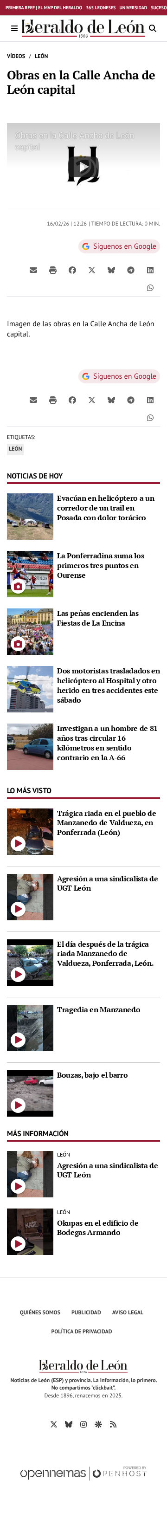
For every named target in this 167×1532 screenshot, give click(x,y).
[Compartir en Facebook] (72, 269)
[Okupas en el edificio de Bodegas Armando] (30, 1230)
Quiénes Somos (40, 1312)
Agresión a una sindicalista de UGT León (107, 883)
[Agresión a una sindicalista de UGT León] (30, 896)
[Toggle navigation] (14, 28)
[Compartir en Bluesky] (111, 269)
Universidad (133, 8)
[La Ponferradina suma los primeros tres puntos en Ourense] (30, 573)
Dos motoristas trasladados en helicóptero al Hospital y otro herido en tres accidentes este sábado (108, 685)
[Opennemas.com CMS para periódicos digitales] (83, 1483)
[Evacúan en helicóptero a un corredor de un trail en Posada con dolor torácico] (30, 515)
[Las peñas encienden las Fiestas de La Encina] (30, 630)
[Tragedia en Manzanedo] (30, 1027)
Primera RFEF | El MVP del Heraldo (44, 8)
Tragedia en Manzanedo (98, 1009)
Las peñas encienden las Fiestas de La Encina (98, 618)
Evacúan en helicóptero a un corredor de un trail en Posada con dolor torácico (105, 508)
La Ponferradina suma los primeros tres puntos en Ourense (100, 565)
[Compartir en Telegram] (131, 269)
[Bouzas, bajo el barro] (30, 1092)
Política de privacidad (81, 1331)
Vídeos (16, 56)
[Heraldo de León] (83, 28)
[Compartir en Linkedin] (150, 269)
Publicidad (86, 1312)
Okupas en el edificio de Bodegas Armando (97, 1228)
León (41, 56)
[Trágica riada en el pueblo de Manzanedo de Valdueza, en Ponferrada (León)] (30, 830)
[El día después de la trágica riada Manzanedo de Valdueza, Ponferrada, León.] (30, 961)
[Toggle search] (152, 28)
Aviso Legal (128, 1312)
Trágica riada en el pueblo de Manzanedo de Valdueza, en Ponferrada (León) (106, 823)
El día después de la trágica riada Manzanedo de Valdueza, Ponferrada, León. (105, 954)
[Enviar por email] (33, 269)
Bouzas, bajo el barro (92, 1075)
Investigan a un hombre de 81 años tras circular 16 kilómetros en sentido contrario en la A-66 (107, 742)
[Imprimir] (53, 269)
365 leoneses (101, 8)
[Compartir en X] (92, 269)
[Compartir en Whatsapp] (150, 287)
